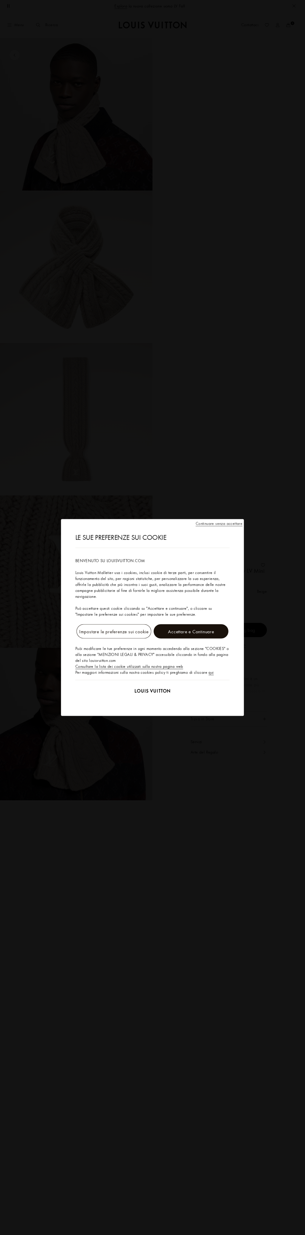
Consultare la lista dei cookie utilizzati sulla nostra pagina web (129, 666)
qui (211, 672)
